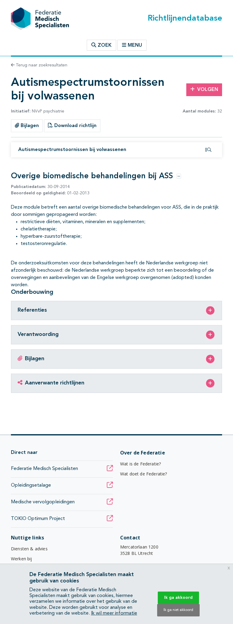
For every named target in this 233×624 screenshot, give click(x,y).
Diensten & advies (29, 549)
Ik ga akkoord (178, 597)
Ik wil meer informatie (114, 613)
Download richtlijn (74, 125)
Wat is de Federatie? (140, 464)
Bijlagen (29, 125)
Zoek (104, 45)
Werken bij (21, 559)
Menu (135, 45)
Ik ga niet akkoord (178, 610)
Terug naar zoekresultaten (41, 65)
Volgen (207, 89)
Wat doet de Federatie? (143, 474)
